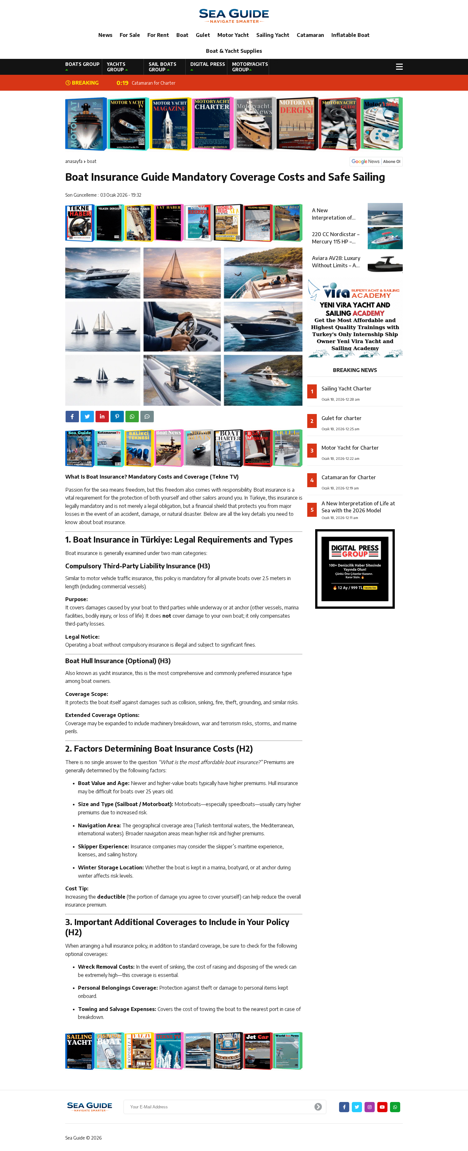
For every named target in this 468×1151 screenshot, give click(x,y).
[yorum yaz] (147, 417)
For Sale (130, 35)
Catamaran (310, 35)
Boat (182, 35)
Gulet (203, 35)
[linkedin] (102, 417)
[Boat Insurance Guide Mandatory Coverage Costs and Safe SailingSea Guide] (234, 15)
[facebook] (72, 417)
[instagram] (370, 1107)
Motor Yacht (233, 35)
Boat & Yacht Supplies (234, 51)
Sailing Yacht (272, 35)
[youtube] (382, 1107)
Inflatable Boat (350, 35)
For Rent (158, 35)
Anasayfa (73, 161)
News (105, 35)
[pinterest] (117, 417)
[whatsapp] (395, 1107)
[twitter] (87, 417)
